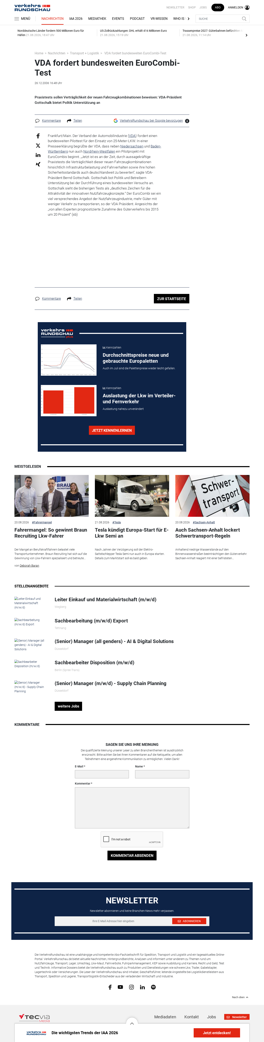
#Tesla (116, 522)
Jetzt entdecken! (217, 1033)
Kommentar (82, 783)
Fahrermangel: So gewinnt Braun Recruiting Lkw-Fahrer (50, 533)
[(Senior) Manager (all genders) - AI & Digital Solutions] (31, 644)
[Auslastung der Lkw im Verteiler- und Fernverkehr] (69, 400)
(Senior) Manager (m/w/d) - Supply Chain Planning (110, 683)
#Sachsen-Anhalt (204, 522)
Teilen (77, 121)
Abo (218, 7)
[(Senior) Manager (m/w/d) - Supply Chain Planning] (31, 686)
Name (139, 766)
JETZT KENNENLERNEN (112, 430)
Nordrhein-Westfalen (99, 151)
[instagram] (131, 986)
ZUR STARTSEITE (171, 299)
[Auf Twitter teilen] (38, 145)
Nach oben (238, 997)
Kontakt (191, 1016)
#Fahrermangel (42, 522)
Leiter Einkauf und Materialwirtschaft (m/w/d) (105, 599)
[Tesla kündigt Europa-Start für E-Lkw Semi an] (132, 496)
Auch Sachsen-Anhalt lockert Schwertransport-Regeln (207, 533)
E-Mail (79, 766)
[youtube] (120, 986)
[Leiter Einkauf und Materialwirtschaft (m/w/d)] (31, 603)
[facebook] (110, 986)
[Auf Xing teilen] (38, 164)
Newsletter (175, 7)
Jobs (203, 7)
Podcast (137, 19)
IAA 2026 (75, 19)
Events (118, 19)
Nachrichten (52, 19)
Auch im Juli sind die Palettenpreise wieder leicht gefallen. (139, 368)
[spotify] (153, 986)
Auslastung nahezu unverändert (123, 408)
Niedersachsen (131, 146)
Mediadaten (165, 1016)
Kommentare (51, 121)
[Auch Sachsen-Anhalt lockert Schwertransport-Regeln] (212, 496)
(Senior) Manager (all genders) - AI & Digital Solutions (114, 641)
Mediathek (97, 19)
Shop (192, 7)
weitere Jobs (68, 706)
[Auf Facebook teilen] (38, 135)
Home (39, 53)
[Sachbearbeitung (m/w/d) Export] (31, 622)
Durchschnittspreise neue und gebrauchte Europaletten (136, 358)
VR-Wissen (159, 19)
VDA (132, 136)
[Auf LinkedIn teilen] (38, 154)
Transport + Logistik (84, 53)
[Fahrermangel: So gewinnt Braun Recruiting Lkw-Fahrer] (51, 496)
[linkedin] (142, 986)
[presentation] (246, 35)
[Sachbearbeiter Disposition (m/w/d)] (31, 663)
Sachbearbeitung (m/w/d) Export (91, 621)
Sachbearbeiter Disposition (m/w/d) (94, 662)
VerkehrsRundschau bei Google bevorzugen (151, 121)
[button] (132, 1020)
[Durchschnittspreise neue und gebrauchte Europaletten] (69, 360)
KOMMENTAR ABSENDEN (132, 855)
